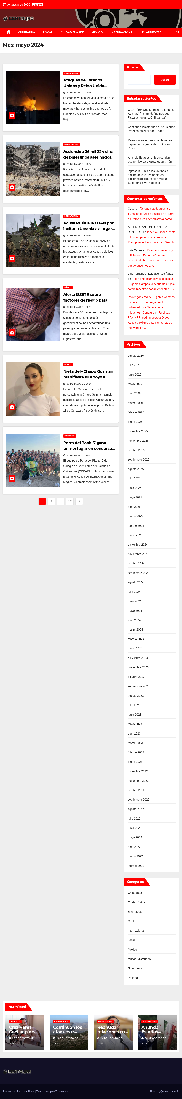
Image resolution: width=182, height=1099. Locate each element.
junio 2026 (134, 374)
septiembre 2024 (138, 572)
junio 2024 (134, 601)
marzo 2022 (135, 856)
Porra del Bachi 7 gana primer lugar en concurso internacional (87, 448)
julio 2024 (134, 591)
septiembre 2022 (138, 799)
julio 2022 (134, 818)
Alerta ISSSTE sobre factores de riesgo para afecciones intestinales (85, 300)
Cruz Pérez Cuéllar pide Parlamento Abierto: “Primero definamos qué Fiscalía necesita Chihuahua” (151, 113)
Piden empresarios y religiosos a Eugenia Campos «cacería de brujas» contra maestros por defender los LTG (151, 284)
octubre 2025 (136, 450)
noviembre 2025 (138, 440)
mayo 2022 (135, 837)
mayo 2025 (135, 497)
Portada (133, 977)
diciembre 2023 (138, 657)
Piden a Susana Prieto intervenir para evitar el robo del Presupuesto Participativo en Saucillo (151, 237)
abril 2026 (134, 393)
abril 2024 (134, 620)
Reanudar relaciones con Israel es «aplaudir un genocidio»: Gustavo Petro (150, 144)
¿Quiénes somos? (168, 1091)
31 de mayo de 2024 (79, 92)
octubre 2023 (136, 676)
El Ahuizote (151, 32)
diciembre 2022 (138, 771)
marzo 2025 (135, 516)
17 (70, 501)
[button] (177, 32)
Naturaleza (135, 968)
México (97, 32)
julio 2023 (134, 705)
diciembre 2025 (138, 431)
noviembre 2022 (138, 780)
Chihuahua (26, 32)
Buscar (133, 67)
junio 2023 (134, 714)
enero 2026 (135, 421)
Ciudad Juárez (72, 32)
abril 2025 (134, 506)
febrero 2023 (136, 752)
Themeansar (61, 1091)
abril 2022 (134, 846)
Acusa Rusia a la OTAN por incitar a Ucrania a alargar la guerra (88, 229)
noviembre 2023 (138, 667)
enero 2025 (135, 535)
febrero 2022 (136, 865)
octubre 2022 (136, 790)
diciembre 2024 (138, 544)
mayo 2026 (135, 384)
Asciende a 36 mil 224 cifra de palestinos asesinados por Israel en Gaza (88, 157)
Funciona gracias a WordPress (19, 1091)
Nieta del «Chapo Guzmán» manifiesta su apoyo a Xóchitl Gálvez (89, 377)
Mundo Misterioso (139, 959)
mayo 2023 (135, 724)
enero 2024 (135, 648)
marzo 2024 (135, 629)
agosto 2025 (136, 469)
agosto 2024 (136, 582)
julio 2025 (134, 478)
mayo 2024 (135, 610)
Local (48, 32)
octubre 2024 (136, 563)
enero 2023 (135, 761)
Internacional (122, 32)
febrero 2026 (136, 412)
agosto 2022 (136, 809)
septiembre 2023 (138, 686)
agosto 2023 (136, 695)
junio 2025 (134, 487)
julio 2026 (134, 365)
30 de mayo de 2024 (79, 235)
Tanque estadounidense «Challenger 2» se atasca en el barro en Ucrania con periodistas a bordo (151, 213)
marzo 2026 (135, 402)
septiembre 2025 (138, 459)
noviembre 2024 (138, 554)
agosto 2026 (136, 355)
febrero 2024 (136, 639)
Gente (132, 921)
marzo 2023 (135, 742)
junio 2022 (134, 828)
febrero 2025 (136, 525)
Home (153, 1091)
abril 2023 (134, 733)
